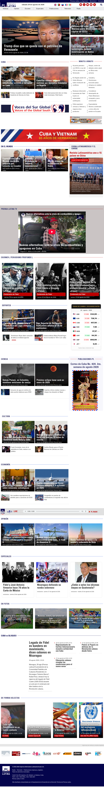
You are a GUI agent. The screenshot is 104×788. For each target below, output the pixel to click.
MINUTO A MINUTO (86, 61)
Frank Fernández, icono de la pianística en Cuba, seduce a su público (21, 449)
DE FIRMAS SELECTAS (10, 698)
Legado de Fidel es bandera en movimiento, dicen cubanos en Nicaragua (40, 649)
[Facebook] (80, 4)
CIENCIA (4, 359)
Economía (5, 464)
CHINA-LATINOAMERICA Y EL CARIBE (83, 147)
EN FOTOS (5, 603)
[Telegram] (91, 4)
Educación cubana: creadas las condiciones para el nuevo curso (64, 663)
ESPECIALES (6, 556)
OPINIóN (4, 519)
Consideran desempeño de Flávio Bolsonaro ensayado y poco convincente (94, 95)
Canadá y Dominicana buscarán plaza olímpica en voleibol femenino (95, 82)
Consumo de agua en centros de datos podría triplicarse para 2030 (20, 391)
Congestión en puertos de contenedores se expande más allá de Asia (56, 497)
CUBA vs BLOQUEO (8, 635)
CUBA (3, 62)
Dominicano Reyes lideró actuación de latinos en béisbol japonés (22, 337)
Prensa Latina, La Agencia (78, 1)
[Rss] (94, 4)
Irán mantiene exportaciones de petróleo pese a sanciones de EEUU (21, 496)
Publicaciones (54, 8)
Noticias (5, 8)
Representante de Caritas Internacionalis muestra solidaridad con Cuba (65, 647)
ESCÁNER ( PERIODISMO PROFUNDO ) (17, 257)
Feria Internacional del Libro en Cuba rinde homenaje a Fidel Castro (55, 94)
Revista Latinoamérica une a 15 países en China (86, 154)
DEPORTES (6, 305)
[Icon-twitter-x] (84, 4)
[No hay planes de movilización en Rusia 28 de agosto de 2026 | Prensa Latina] (57, 150)
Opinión (16, 8)
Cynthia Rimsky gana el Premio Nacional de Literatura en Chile (53, 448)
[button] (101, 4)
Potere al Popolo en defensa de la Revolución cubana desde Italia (90, 647)
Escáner (27, 8)
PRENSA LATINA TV (9, 209)
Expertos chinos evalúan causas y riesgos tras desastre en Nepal (54, 391)
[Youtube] (87, 4)
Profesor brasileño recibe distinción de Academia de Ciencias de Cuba (22, 94)
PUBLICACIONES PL (86, 359)
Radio (79, 8)
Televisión (67, 8)
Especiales (40, 8)
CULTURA (6, 416)
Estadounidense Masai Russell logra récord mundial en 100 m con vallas (55, 337)
